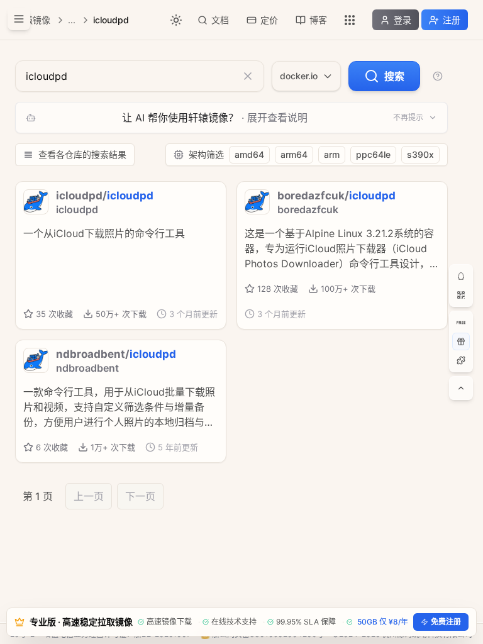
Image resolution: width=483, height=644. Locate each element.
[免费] (461, 322)
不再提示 (408, 117)
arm (332, 154)
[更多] (349, 20)
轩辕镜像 (32, 19)
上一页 (89, 496)
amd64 (249, 154)
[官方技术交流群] (461, 276)
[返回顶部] (461, 388)
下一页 (140, 496)
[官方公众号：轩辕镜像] (461, 295)
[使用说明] (438, 76)
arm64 (294, 154)
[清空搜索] (248, 76)
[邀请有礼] (461, 341)
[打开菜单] (19, 19)
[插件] (461, 360)
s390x (420, 154)
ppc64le (373, 154)
